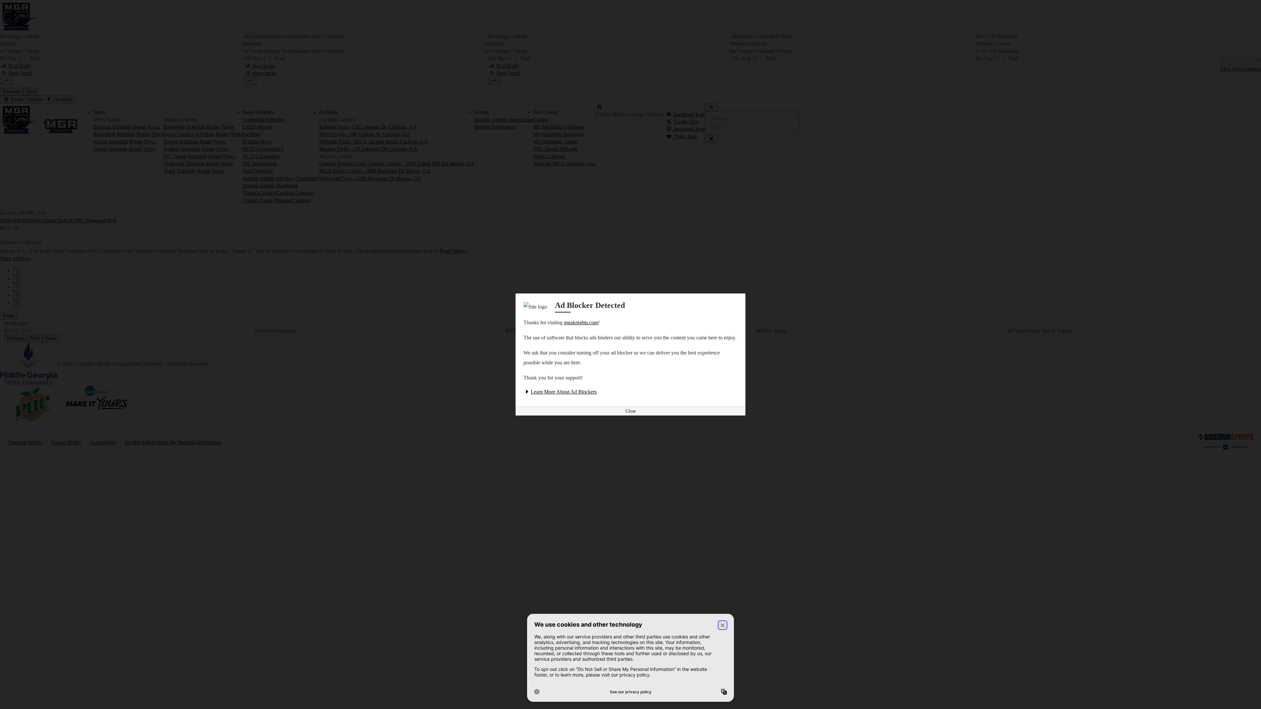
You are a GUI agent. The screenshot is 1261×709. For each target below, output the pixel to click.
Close (631, 411)
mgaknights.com (581, 322)
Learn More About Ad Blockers (564, 392)
